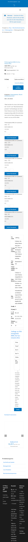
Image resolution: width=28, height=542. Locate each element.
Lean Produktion (7, 469)
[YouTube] (5, 509)
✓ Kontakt (13, 503)
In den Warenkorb (18, 87)
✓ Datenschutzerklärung (22, 521)
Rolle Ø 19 (14, 442)
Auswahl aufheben (19, 83)
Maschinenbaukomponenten (13, 95)
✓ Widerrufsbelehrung (21, 515)
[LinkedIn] (7, 509)
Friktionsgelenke (9, 30)
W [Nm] (7, 79)
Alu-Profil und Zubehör (8, 462)
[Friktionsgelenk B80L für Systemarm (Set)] (14, 49)
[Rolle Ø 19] (14, 430)
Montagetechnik (7, 466)
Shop (10, 27)
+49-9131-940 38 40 (14, 492)
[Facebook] (3, 509)
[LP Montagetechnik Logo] (8, 7)
